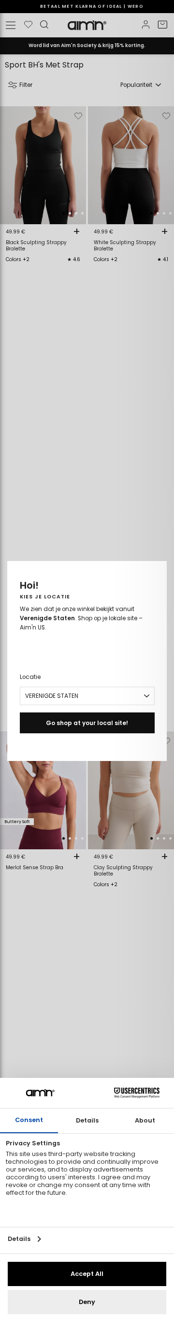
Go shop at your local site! (87, 723)
